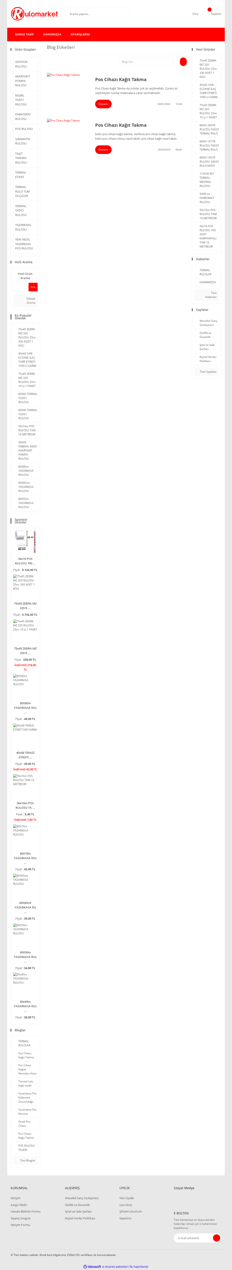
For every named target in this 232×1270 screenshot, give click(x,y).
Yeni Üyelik (126, 1198)
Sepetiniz (125, 1218)
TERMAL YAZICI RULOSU (21, 210)
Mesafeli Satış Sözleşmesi (82, 1198)
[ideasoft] (92, 1267)
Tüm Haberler (211, 295)
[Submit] (216, 1238)
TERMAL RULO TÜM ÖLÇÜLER (22, 191)
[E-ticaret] (115, 1267)
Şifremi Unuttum (130, 1211)
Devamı (103, 104)
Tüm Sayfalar (208, 372)
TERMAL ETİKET (20, 174)
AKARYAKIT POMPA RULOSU (22, 80)
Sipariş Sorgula (20, 1218)
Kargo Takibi (19, 1205)
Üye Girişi (125, 1205)
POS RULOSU (24, 129)
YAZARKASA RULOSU (23, 227)
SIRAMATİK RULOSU (22, 141)
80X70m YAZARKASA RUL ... (25, 858)
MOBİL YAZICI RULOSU (21, 99)
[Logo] (34, 14)
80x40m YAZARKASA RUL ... (25, 1006)
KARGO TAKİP (24, 34)
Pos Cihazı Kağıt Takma (121, 79)
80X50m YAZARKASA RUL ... (25, 956)
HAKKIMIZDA (52, 34)
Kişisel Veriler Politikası (80, 1218)
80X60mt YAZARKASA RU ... (25, 907)
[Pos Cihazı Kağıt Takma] (67, 87)
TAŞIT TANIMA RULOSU (21, 157)
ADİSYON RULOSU (21, 64)
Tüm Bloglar (27, 1160)
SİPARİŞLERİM (80, 34)
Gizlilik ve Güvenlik (77, 1205)
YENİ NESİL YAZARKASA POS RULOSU (24, 243)
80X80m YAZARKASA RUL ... (25, 707)
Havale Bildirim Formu (26, 1211)
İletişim (15, 1198)
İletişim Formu (20, 1225)
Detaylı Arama (30, 301)
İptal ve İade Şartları (78, 1211)
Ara (33, 287)
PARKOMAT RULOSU (23, 116)
